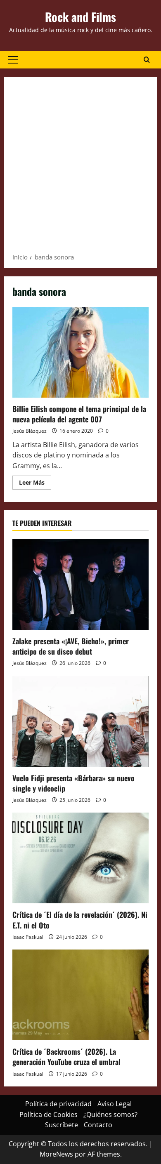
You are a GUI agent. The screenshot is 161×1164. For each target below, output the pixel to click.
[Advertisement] (80, 167)
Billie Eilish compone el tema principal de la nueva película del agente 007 (80, 352)
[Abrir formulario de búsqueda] (147, 60)
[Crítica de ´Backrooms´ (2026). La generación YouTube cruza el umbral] (80, 995)
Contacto (98, 1124)
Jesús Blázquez (29, 430)
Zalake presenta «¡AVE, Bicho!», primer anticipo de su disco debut (70, 646)
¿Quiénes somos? (110, 1114)
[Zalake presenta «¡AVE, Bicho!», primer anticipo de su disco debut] (80, 584)
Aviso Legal (114, 1103)
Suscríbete (61, 1124)
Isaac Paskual (27, 936)
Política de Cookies (48, 1114)
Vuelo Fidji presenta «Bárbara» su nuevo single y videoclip (73, 783)
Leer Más (35, 484)
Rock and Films (80, 16)
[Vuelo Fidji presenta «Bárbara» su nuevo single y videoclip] (80, 721)
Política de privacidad (58, 1103)
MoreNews (56, 1154)
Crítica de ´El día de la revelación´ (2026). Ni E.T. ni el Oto (79, 919)
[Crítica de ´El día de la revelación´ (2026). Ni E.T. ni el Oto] (80, 858)
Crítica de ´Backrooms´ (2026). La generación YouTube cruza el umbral (66, 1056)
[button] (13, 59)
